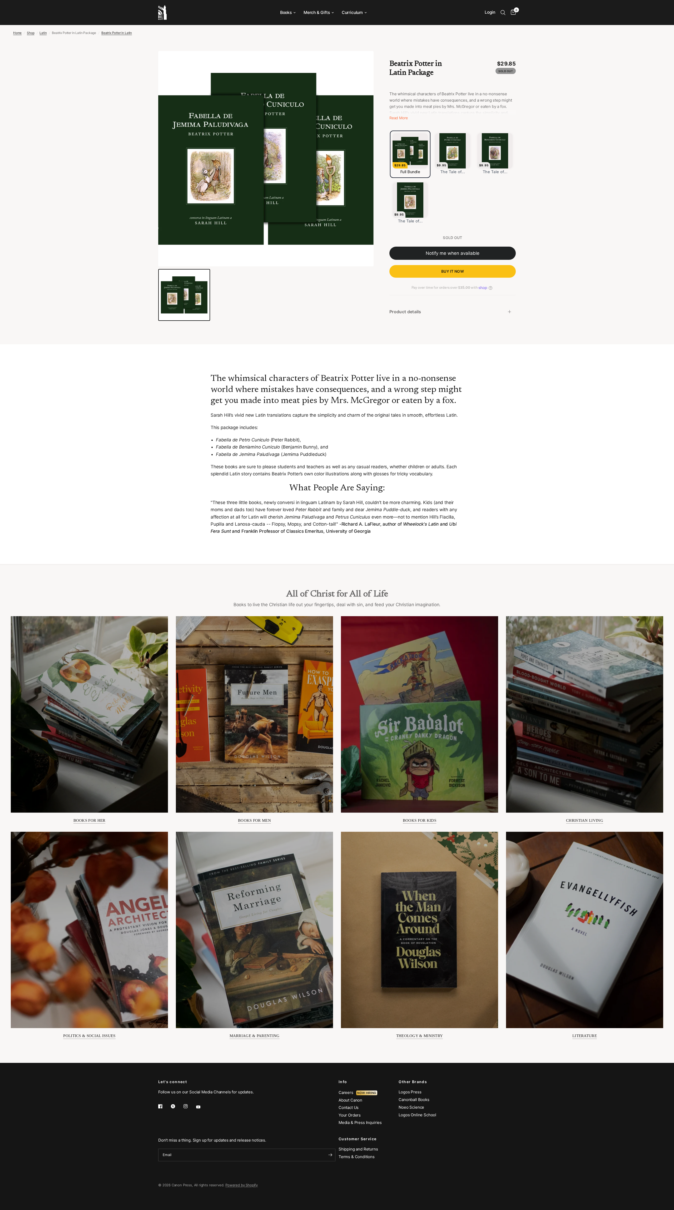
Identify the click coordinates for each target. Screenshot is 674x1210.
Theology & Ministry (419, 1036)
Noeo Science (411, 1107)
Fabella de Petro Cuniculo (242, 439)
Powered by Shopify (241, 1185)
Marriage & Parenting (255, 1036)
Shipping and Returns (358, 1149)
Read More (398, 118)
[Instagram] (189, 1106)
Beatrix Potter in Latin (116, 33)
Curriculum (352, 12)
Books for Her (89, 820)
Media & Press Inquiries (360, 1122)
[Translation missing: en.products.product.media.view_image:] (184, 295)
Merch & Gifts (317, 12)
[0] (512, 12)
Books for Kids (419, 820)
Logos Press (410, 1091)
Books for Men (254, 820)
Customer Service (357, 1139)
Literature (584, 1036)
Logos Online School (417, 1114)
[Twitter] (176, 1106)
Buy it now (452, 271)
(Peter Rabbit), (285, 439)
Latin (43, 33)
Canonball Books (414, 1099)
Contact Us (349, 1107)
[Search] (503, 12)
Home (17, 33)
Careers (347, 1092)
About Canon (350, 1100)
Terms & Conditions (357, 1156)
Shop (30, 33)
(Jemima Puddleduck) (271, 454)
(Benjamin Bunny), (267, 447)
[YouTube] (202, 1107)
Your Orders (350, 1115)
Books (286, 12)
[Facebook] (164, 1106)
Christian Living (584, 820)
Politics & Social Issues (89, 1036)
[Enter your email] (330, 1155)
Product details (405, 311)
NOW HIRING (366, 1093)
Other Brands (413, 1082)
